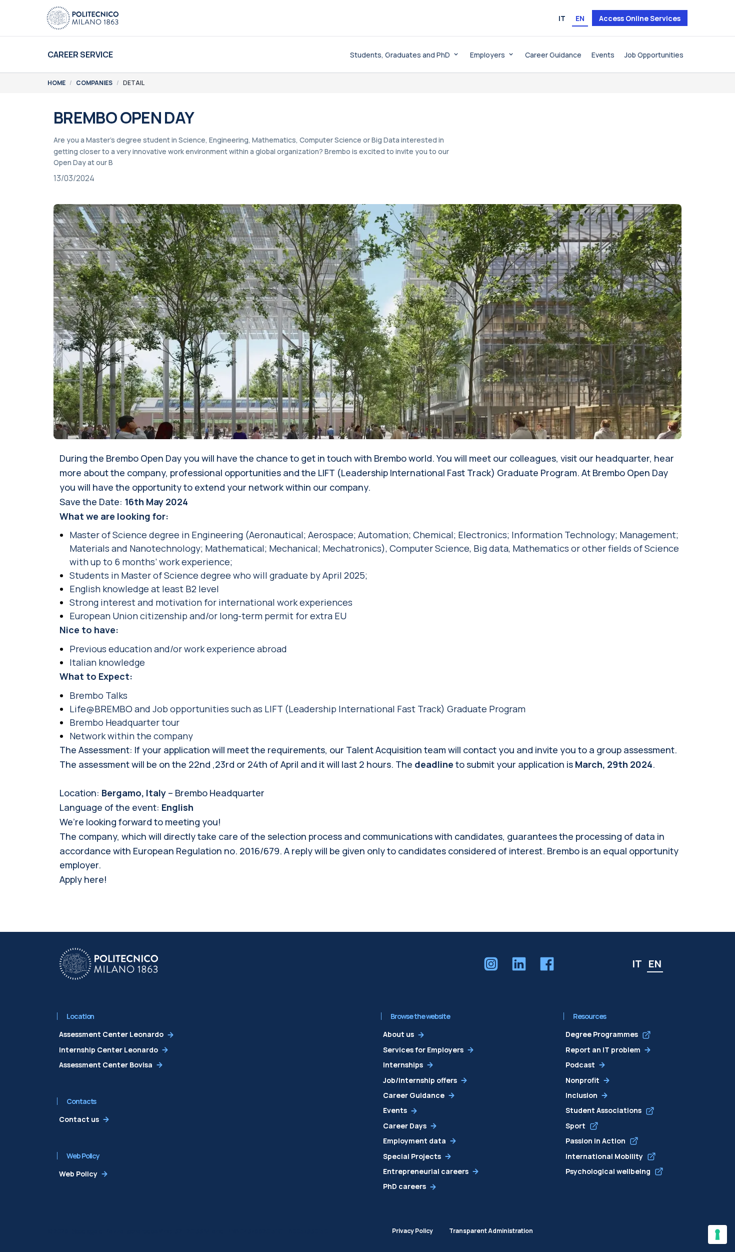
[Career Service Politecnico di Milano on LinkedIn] (519, 964)
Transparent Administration (491, 1230)
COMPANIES (94, 83)
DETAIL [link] (133, 83)
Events (603, 55)
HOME (57, 83)
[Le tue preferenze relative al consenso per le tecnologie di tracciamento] (717, 1234)
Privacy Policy (412, 1230)
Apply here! (83, 879)
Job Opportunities (654, 55)
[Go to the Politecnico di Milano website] (83, 18)
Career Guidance (553, 55)
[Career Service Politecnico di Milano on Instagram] (491, 964)
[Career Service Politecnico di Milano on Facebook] (547, 964)
